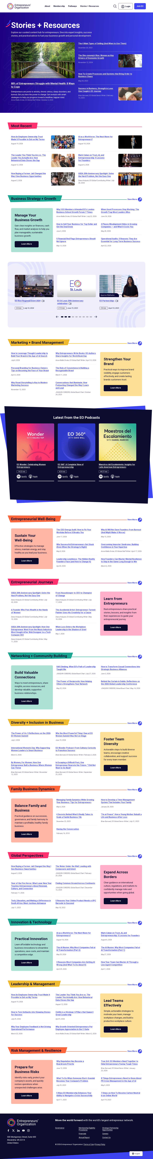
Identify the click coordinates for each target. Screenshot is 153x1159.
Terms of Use (89, 1144)
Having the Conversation (67, 829)
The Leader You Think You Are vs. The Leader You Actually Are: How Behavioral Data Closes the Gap (28, 158)
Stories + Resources (89, 6)
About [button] (47, 6)
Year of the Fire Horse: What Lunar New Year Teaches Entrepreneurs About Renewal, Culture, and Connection (31, 886)
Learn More (26, 244)
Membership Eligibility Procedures (87, 1129)
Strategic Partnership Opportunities (110, 1129)
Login (129, 6)
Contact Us (106, 1137)
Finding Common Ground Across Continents (75, 883)
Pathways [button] (72, 6)
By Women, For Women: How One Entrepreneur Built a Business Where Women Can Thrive (31, 765)
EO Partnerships (106, 301)
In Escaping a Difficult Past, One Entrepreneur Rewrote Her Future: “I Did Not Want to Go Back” (76, 765)
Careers (105, 1134)
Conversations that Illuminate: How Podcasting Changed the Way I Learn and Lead (72, 385)
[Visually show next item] (95, 317)
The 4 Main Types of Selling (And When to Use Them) (102, 43)
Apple (35, 476)
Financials (82, 1134)
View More (132, 199)
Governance (59, 1128)
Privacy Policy (100, 1144)
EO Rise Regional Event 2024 (28, 301)
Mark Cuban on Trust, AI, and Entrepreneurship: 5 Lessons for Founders (91, 158)
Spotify (24, 476)
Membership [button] (59, 6)
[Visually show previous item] (57, 317)
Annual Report (84, 1137)
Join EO (140, 6)
